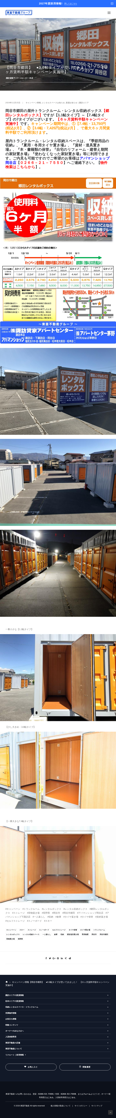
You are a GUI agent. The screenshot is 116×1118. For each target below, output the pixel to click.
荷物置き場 (10, 939)
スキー (21, 930)
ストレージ (32, 930)
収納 (62, 934)
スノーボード (44, 930)
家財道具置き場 (73, 934)
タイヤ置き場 (85, 930)
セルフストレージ (59, 930)
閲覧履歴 (87, 1067)
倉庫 (55, 934)
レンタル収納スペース (31, 934)
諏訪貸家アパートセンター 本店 (19, 78)
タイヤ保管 (73, 930)
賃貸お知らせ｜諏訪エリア (77, 103)
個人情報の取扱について (61, 1106)
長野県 (20, 939)
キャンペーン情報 (33, 103)
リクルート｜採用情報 (14, 1055)
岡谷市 (94, 934)
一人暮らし (47, 934)
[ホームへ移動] (6, 982)
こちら (50, 1097)
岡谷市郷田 (104, 934)
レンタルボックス (13, 934)
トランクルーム (99, 930)
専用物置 (85, 934)
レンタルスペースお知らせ (53, 103)
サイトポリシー (81, 1106)
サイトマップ (96, 1106)
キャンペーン (11, 930)
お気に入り (33, 1067)
